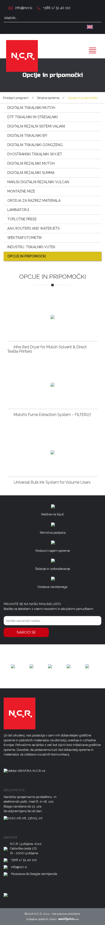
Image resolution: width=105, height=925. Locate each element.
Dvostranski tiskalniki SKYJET (34, 154)
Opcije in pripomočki (26, 256)
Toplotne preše (22, 219)
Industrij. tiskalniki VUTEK (31, 247)
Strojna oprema (48, 98)
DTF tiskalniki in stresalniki (32, 117)
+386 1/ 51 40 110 (56, 8)
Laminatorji (18, 210)
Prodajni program (16, 98)
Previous (7, 666)
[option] (13, 666)
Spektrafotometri (24, 238)
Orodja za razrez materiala (34, 200)
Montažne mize (21, 191)
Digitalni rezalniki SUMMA (30, 173)
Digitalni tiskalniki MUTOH (31, 108)
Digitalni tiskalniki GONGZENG (35, 145)
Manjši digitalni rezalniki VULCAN (38, 182)
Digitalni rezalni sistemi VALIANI (36, 126)
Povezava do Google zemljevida (34, 874)
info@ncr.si (23, 8)
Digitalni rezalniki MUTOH (31, 163)
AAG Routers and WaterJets (33, 228)
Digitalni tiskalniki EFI (27, 136)
